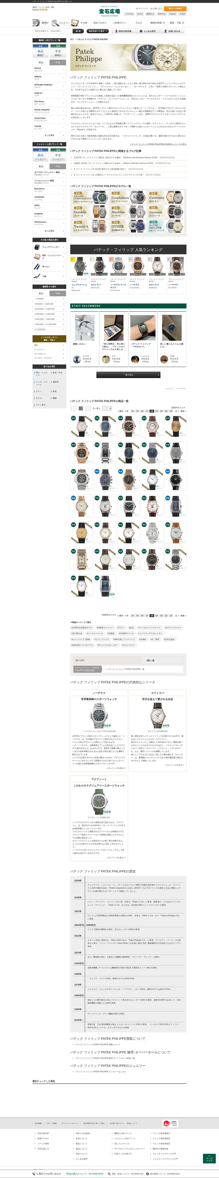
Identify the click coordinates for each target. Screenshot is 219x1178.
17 (147, 411)
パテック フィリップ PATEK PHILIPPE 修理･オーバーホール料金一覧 (105, 1058)
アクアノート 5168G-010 (99, 817)
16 (142, 411)
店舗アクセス (43, 1138)
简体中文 (162, 14)
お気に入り (157, 8)
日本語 (182, 14)
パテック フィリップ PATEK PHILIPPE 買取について (97, 1044)
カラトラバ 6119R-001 (158, 731)
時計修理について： (158, 1174)
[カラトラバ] (99, 266)
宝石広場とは (43, 1149)
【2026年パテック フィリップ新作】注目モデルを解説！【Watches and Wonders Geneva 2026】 (124, 157)
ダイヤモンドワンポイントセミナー (129, 1149)
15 (137, 411)
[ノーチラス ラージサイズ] (118, 266)
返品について (81, 1149)
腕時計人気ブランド (123, 1133)
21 (166, 411)
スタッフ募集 (51, 1123)
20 (161, 411)
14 (132, 411)
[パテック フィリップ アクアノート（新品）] (166, 211)
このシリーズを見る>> (116, 768)
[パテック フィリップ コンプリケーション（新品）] (128, 197)
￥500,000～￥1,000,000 (45, 324)
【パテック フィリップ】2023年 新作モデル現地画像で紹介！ (108, 169)
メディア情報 (43, 1144)
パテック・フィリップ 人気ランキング (128, 250)
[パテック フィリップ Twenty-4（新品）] (91, 226)
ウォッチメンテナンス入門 (164, 1154)
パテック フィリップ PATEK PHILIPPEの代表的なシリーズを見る (158, 144)
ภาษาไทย (129, 14)
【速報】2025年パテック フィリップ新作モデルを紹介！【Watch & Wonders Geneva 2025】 (122, 163)
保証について (81, 1154)
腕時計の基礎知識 (160, 1149)
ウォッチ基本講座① (161, 1133)
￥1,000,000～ (40, 329)
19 (157, 411)
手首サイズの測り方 (123, 1154)
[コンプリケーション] (79, 266)
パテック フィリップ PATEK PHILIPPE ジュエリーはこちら (100, 1072)
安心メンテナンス (122, 1144)
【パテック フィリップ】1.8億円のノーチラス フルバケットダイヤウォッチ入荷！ (117, 175)
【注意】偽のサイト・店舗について (123, 1123)
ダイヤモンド (40, 354)
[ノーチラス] (138, 266)
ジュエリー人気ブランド (124, 1138)
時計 (36, 345)
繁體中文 (150, 14)
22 (171, 411)
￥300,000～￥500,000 (44, 319)
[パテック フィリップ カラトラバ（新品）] (166, 197)
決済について (81, 1138)
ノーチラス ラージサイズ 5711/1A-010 (99, 731)
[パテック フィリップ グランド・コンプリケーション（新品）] (91, 197)
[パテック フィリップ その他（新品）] (128, 226)
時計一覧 (150, 660)
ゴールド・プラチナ (43, 358)
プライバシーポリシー (70, 1123)
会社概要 (38, 1123)
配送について (81, 1144)
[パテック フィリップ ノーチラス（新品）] (128, 211)
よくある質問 (81, 1159)
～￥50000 (39, 299)
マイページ (143, 8)
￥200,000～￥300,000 (44, 314)
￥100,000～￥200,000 (44, 309)
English (172, 14)
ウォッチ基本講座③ (161, 1144)
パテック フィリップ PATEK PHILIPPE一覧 (125, 669)
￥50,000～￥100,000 (43, 304)
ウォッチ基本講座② (161, 1138)
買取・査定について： (121, 1174)
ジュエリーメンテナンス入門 (165, 1159)
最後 (182, 411)
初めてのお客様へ (83, 1133)
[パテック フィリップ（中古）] (166, 226)
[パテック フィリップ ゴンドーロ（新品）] (91, 211)
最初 (121, 411)
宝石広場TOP (43, 1133)
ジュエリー (39, 349)
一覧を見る (128, 375)
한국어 (140, 14)
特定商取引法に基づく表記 (94, 1123)
